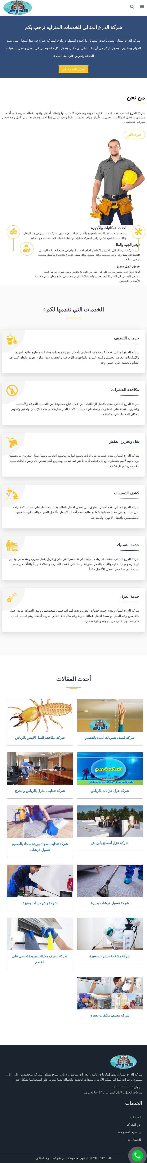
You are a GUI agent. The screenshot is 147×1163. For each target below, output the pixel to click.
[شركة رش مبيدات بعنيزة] (40, 881)
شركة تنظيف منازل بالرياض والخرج (40, 790)
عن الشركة (134, 1125)
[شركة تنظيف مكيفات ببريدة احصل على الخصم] (40, 934)
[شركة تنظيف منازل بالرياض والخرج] (40, 768)
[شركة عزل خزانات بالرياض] (110, 768)
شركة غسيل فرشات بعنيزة (110, 903)
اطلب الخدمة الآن (73, 69)
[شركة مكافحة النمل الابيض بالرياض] (40, 715)
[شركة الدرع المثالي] (17, 8)
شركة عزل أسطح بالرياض (109, 843)
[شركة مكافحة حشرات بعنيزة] (110, 934)
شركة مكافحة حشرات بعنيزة (109, 956)
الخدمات (135, 1117)
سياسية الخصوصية (129, 1132)
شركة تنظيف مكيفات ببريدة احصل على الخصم (40, 959)
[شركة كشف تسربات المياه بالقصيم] (110, 715)
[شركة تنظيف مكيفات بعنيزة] (110, 993)
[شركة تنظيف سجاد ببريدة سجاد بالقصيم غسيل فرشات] (40, 821)
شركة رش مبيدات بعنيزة (40, 903)
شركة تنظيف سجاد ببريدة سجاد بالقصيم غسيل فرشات (40, 847)
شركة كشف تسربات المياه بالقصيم (110, 737)
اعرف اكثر (134, 135)
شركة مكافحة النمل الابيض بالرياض (40, 737)
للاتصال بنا (134, 1140)
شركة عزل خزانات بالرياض (110, 790)
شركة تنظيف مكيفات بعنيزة (109, 1015)
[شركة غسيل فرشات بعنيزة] (110, 881)
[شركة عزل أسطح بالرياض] (110, 821)
